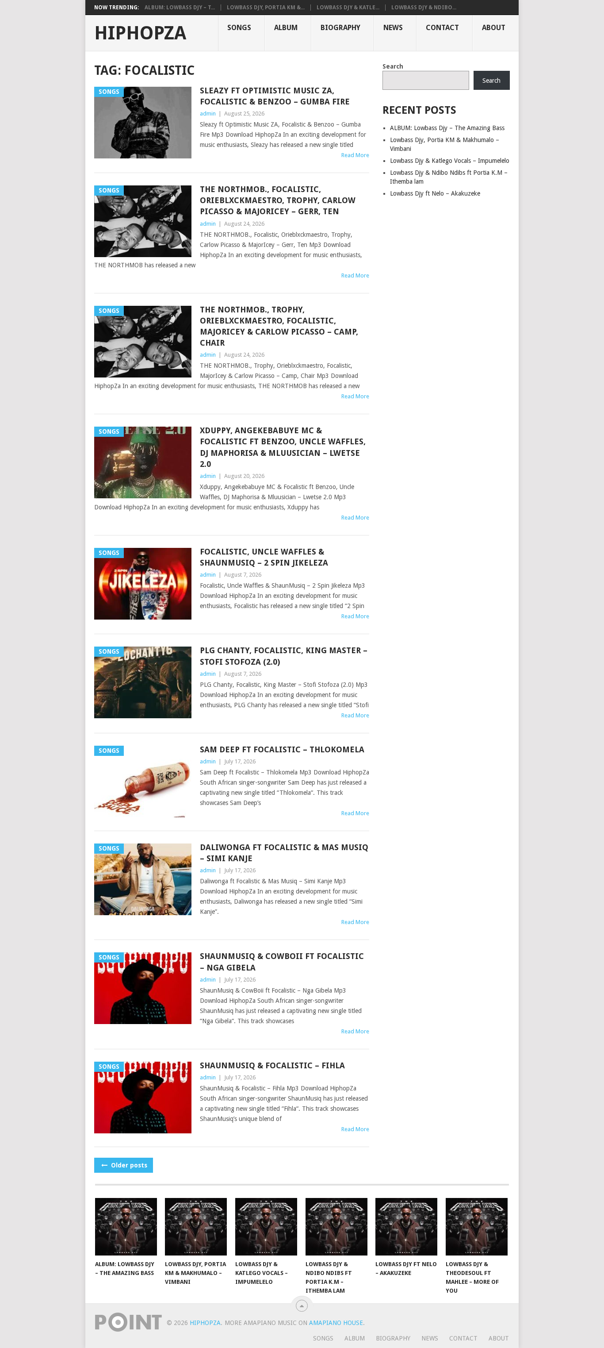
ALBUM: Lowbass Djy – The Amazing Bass (447, 127)
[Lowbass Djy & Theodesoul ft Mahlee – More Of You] (477, 1227)
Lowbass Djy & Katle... (348, 7)
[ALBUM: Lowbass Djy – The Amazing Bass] (126, 1227)
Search (392, 66)
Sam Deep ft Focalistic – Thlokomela (282, 749)
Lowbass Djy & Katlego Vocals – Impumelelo (449, 160)
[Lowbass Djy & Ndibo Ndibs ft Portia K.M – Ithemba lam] (336, 1227)
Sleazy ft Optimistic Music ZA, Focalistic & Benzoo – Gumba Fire (275, 96)
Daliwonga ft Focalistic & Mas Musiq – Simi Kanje (284, 853)
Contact (442, 27)
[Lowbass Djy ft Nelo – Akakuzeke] (406, 1227)
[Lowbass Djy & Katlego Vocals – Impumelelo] (266, 1227)
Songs (239, 27)
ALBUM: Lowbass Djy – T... (180, 7)
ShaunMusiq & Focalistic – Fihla (272, 1065)
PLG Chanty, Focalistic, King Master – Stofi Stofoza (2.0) (283, 656)
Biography (340, 27)
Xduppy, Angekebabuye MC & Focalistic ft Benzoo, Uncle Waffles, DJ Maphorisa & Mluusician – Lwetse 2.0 (283, 447)
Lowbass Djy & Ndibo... (423, 7)
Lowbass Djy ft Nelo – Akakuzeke (435, 193)
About (493, 27)
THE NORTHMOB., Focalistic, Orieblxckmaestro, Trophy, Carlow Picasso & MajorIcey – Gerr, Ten (278, 200)
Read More (355, 155)
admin (208, 113)
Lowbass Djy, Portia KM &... (266, 7)
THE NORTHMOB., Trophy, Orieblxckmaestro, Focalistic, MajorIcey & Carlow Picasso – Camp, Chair (279, 326)
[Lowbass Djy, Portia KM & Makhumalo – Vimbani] (196, 1227)
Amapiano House (336, 1322)
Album (286, 27)
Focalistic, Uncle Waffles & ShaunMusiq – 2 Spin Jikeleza (264, 557)
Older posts (128, 1165)
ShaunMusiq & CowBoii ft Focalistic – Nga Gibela (282, 961)
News (393, 27)
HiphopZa (140, 33)
